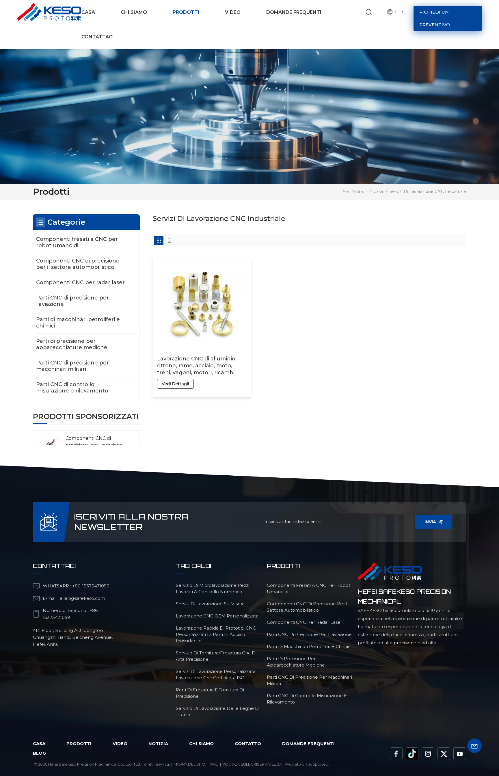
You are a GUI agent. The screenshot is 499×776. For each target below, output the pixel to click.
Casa (88, 12)
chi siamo (201, 743)
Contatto (248, 743)
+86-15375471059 (90, 586)
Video (233, 12)
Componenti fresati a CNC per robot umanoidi (77, 242)
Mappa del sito (189, 764)
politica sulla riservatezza (252, 764)
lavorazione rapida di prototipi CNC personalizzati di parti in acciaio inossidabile (216, 634)
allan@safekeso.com (82, 598)
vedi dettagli (175, 383)
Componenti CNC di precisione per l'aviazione (94, 442)
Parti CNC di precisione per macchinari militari (72, 366)
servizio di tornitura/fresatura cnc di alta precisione (216, 656)
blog (39, 753)
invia (430, 521)
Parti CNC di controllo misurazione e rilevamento (72, 387)
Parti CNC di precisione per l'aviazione (72, 301)
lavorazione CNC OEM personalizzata (217, 616)
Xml (214, 764)
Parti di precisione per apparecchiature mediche (71, 344)
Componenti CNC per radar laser (80, 282)
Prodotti (186, 12)
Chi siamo (134, 12)
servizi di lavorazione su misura (210, 603)
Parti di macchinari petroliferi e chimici (78, 322)
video (120, 743)
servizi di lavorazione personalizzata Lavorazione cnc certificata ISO (216, 674)
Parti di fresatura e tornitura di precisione (210, 693)
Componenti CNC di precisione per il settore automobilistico (78, 264)
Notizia (158, 743)
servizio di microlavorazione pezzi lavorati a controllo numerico (212, 588)
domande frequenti (308, 743)
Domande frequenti (293, 12)
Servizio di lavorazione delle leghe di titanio (218, 711)
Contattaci (97, 37)
